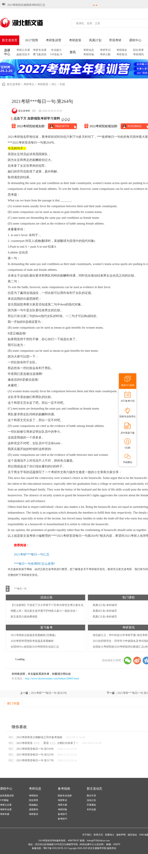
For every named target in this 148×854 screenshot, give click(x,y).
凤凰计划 (95, 40)
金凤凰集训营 (7, 795)
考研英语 (42, 84)
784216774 (62, 126)
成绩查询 (33, 809)
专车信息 (91, 809)
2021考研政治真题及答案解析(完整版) (33, 635)
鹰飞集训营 (39, 54)
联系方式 (98, 834)
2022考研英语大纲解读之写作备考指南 (39, 737)
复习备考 (46, 627)
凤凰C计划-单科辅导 (105, 616)
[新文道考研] (26, 23)
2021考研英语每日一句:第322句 (35, 754)
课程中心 (135, 40)
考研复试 (121, 54)
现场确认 (33, 805)
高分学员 (91, 795)
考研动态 (88, 50)
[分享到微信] (127, 660)
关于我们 (87, 834)
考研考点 (29, 84)
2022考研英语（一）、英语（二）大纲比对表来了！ (47, 743)
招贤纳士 (109, 834)
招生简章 (138, 50)
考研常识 (105, 50)
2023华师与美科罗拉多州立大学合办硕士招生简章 (37, 4)
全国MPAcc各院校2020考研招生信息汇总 (35, 646)
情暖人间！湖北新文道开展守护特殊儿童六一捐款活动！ (44, 610)
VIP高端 (4, 800)
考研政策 (75, 40)
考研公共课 (23, 50)
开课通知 (91, 805)
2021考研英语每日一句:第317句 (35, 760)
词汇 (54, 84)
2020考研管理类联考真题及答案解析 (32, 640)
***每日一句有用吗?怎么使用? (34, 563)
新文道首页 (9, 40)
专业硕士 (56, 50)
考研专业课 (39, 50)
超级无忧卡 (23, 54)
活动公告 (46, 597)
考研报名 (121, 50)
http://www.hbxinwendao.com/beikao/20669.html (52, 678)
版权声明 (121, 834)
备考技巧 (62, 814)
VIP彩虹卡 (56, 54)
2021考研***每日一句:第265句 (49, 693)
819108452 (134, 126)
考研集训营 (53, 40)
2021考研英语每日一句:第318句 (35, 748)
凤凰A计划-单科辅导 (105, 605)
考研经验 (88, 54)
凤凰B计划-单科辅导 (105, 610)
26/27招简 (31, 40)
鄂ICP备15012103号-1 (54, 848)
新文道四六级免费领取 (24, 616)
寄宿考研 (115, 40)
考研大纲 (62, 805)
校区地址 (132, 834)
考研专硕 (4, 814)
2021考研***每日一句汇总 (31, 554)
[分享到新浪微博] (137, 660)
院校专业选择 (65, 795)
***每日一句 (20, 588)
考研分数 (105, 54)
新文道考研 (13, 84)
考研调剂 (138, 54)
